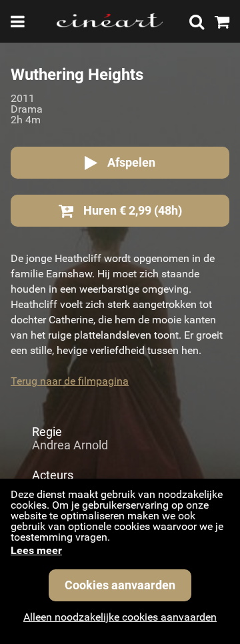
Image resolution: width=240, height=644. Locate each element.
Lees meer (36, 550)
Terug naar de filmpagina (70, 381)
